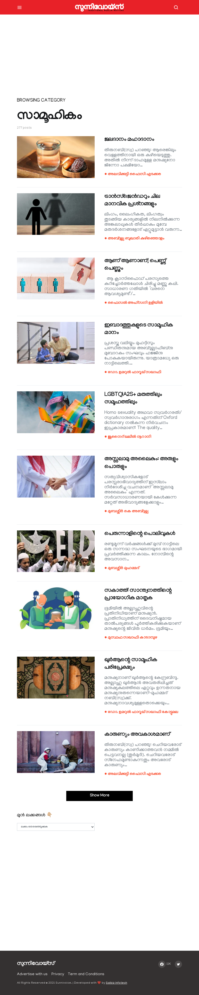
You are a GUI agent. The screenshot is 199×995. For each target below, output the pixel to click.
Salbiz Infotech (116, 983)
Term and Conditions (86, 974)
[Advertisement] (99, 58)
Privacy (57, 974)
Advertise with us (32, 974)
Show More (99, 796)
